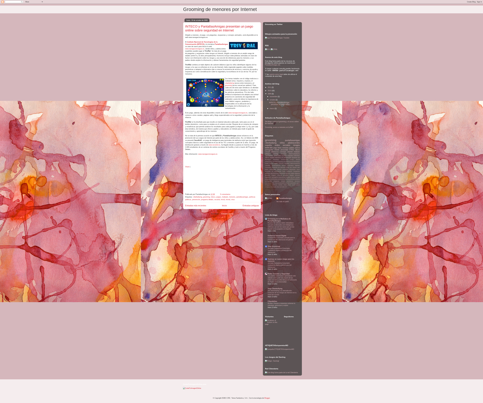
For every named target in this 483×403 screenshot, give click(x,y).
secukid (217, 199)
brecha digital (273, 163)
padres (291, 148)
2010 (270, 91)
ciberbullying (229, 83)
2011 (270, 87)
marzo (272, 108)
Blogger (267, 398)
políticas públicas (295, 179)
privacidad (284, 150)
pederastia (281, 179)
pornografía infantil (272, 150)
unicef (298, 185)
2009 (270, 94)
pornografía (268, 181)
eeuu (298, 169)
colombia (267, 165)
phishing (287, 179)
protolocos (290, 181)
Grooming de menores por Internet (220, 9)
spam (298, 183)
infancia (279, 175)
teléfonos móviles (277, 185)
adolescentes (294, 143)
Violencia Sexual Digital (277, 236)
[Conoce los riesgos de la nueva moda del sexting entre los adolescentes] (272, 361)
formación (289, 171)
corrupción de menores (278, 167)
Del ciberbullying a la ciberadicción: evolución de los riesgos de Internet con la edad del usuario (282, 293)
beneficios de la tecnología (292, 161)
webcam (269, 148)
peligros (268, 154)
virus (233, 199)
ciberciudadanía (294, 154)
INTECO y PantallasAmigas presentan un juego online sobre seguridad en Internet (219, 28)
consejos (283, 152)
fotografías (296, 171)
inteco (213, 197)
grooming (228, 85)
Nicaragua (268, 159)
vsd (281, 187)
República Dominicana (280, 159)
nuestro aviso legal (276, 74)
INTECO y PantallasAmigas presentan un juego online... (280, 104)
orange (298, 177)
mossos (288, 177)
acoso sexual (295, 159)
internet (290, 152)
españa (268, 145)
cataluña (281, 163)
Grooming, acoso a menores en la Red (279, 127)
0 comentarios (225, 194)
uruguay (267, 187)
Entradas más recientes (195, 206)
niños (282, 143)
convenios (268, 167)
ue (299, 157)
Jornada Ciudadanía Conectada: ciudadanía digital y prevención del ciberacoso (280, 250)
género (288, 173)
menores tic (279, 157)
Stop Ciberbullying (275, 289)
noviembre (274, 96)
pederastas (274, 179)
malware (225, 197)
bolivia (267, 163)
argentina (281, 161)
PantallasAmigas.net (272, 65)
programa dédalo (207, 199)
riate (273, 183)
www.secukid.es (214, 145)
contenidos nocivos (280, 155)
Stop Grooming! (274, 246)
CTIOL (291, 150)
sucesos (294, 157)
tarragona (268, 185)
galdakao (267, 173)
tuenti (293, 185)
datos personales (270, 169)
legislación (268, 177)
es (272, 171)
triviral (228, 199)
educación (292, 169)
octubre (273, 100)
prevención (196, 199)
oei (291, 177)
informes (297, 155)
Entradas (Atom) (227, 214)
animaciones (268, 161)
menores (232, 197)
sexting (275, 154)
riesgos (296, 145)
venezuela (273, 187)
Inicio (224, 206)
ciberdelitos (269, 155)
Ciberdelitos (272, 301)
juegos (218, 197)
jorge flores (277, 148)
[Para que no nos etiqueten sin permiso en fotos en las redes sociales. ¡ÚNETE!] (279, 349)
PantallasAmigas (285, 198)
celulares (286, 163)
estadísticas (277, 171)
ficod (284, 171)
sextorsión (293, 183)
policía (297, 148)
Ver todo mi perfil (282, 202)
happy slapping (295, 173)
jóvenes (297, 175)
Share (187, 167)
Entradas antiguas (251, 206)
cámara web (296, 167)
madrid (272, 157)
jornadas (285, 175)
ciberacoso (275, 152)
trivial (223, 199)
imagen (274, 175)
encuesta (267, 171)
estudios (290, 155)
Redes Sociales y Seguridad (279, 274)
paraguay (268, 179)
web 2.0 (284, 187)
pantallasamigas (242, 197)
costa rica (289, 167)
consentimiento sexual (279, 165)
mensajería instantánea (278, 177)
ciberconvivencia (295, 163)
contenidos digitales (293, 165)
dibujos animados (282, 169)
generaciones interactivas (278, 173)
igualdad (267, 175)
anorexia (275, 161)
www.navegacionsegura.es (194, 49)
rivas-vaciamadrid (280, 183)
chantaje (284, 154)
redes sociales (282, 145)
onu (294, 177)
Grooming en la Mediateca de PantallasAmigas (279, 220)
